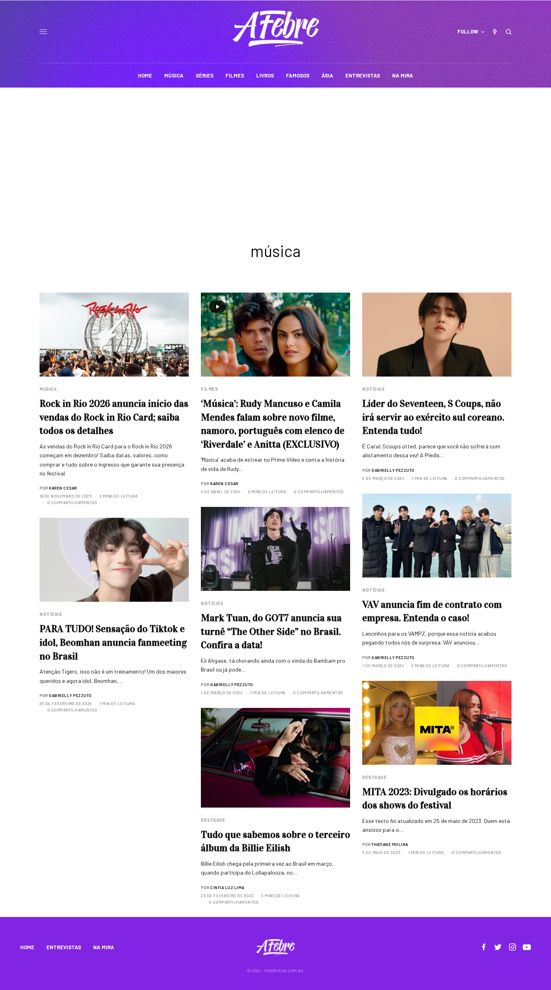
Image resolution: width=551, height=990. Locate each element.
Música (48, 388)
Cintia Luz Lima (227, 887)
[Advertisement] (275, 148)
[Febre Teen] (275, 28)
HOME (27, 947)
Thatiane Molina (390, 844)
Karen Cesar (63, 488)
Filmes (209, 388)
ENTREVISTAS (63, 947)
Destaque (374, 777)
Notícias (373, 388)
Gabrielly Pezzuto (393, 470)
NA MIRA (103, 947)
